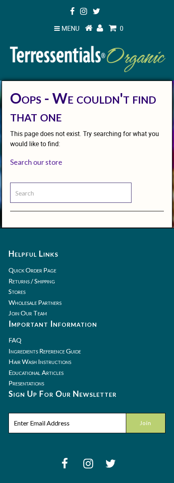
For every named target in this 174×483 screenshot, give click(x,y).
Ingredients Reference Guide (44, 351)
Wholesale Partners (35, 302)
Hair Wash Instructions (39, 361)
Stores (16, 291)
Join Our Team (27, 313)
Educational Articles (36, 372)
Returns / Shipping (31, 281)
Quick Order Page (32, 270)
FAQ (14, 340)
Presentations (26, 383)
